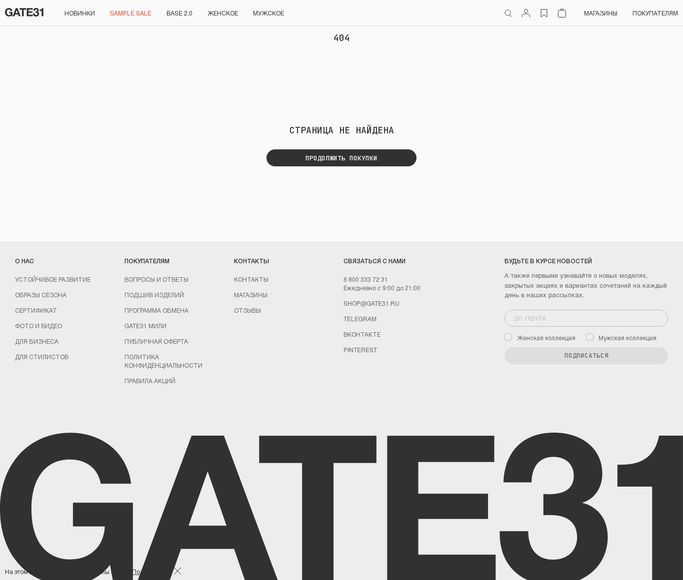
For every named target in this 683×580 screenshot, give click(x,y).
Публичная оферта (156, 341)
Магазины (601, 12)
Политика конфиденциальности (163, 360)
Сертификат (36, 310)
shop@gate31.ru (372, 303)
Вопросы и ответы (156, 279)
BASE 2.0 (179, 12)
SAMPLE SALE (131, 12)
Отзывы (247, 310)
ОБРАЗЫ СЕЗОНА (40, 294)
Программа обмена (156, 310)
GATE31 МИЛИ (145, 325)
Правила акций (150, 380)
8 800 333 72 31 (366, 279)
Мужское (268, 12)
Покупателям (655, 12)
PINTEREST (360, 349)
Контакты (251, 279)
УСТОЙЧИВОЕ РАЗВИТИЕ (52, 279)
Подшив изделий (154, 294)
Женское (223, 12)
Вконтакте (362, 334)
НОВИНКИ (79, 12)
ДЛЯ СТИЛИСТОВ (41, 356)
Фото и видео (38, 325)
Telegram (360, 318)
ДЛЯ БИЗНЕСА (36, 341)
